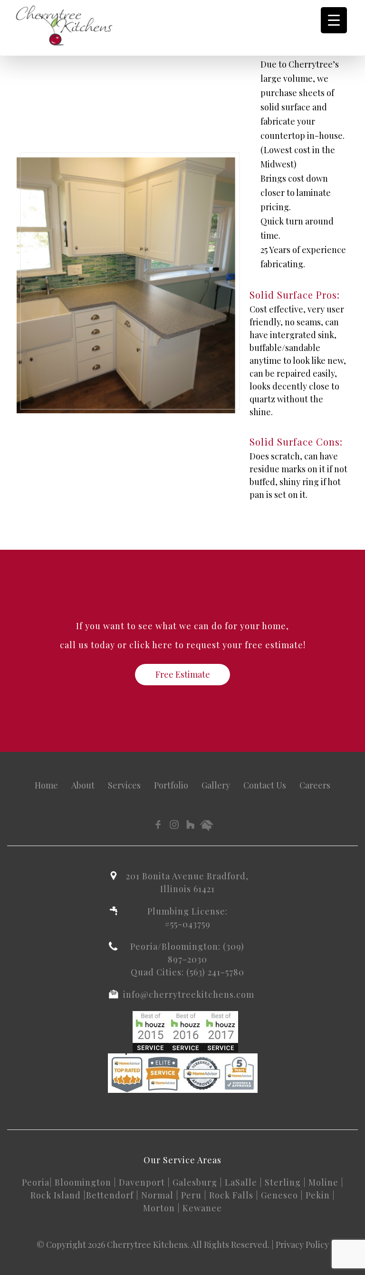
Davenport (142, 1182)
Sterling (283, 1182)
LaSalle (241, 1182)
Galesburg (195, 1182)
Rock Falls (231, 1195)
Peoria (35, 1182)
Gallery (216, 785)
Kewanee (202, 1208)
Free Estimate (182, 674)
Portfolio (171, 785)
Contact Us (264, 785)
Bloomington (83, 1182)
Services (124, 785)
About (83, 785)
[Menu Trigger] (334, 20)
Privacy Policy (302, 1244)
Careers (314, 785)
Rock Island (55, 1195)
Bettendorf (110, 1195)
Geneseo (279, 1195)
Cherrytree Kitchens (147, 1244)
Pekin (318, 1195)
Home (46, 785)
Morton (159, 1208)
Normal (157, 1195)
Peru (191, 1195)
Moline (323, 1182)
